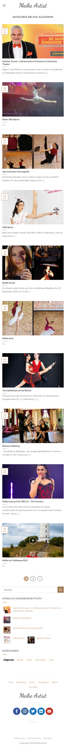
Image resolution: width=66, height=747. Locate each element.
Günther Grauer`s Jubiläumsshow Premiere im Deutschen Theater (37, 609)
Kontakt (33, 687)
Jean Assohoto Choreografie (28, 627)
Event (29, 659)
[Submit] (61, 590)
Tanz (51, 659)
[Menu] (4, 5)
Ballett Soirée (44, 638)
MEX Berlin (19, 638)
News (55, 682)
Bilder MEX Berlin (22, 617)
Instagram (43, 682)
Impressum (19, 738)
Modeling (21, 682)
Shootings (40, 659)
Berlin (20, 659)
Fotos (32, 682)
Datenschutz (34, 738)
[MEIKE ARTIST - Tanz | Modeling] (33, 5)
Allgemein (9, 659)
